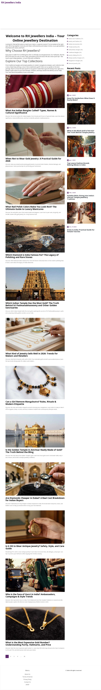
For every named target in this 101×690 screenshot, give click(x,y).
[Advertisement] (50, 16)
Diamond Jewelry (74, 63)
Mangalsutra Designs (75, 60)
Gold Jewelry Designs (75, 49)
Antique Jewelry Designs (76, 58)
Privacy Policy (27, 679)
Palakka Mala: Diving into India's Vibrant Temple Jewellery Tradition (80, 197)
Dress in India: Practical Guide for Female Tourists (80, 231)
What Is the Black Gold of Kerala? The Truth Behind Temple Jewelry (80, 131)
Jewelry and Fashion (75, 41)
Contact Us (27, 682)
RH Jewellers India (11, 2)
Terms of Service (27, 677)
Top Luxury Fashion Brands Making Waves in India (78, 164)
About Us (27, 674)
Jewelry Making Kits (75, 55)
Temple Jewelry (74, 47)
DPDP (27, 684)
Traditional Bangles (74, 52)
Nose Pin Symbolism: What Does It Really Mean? (81, 99)
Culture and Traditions (75, 38)
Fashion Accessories (75, 44)
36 (24, 656)
